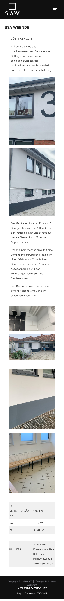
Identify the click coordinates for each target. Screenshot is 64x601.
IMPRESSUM (23, 588)
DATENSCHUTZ (39, 588)
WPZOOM (42, 593)
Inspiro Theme (24, 593)
